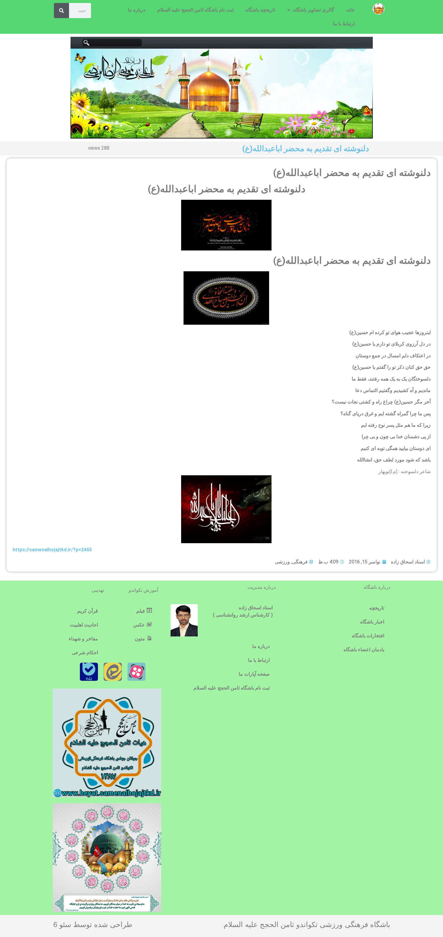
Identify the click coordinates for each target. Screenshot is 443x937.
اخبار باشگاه (372, 622)
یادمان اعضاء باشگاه (364, 649)
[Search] (61, 10)
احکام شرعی (85, 652)
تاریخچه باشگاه (260, 10)
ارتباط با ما (344, 24)
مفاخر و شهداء (83, 639)
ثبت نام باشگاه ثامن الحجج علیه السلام (195, 10)
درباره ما (136, 10)
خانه (350, 10)
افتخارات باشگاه (368, 636)
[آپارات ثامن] (136, 672)
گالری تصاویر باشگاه (313, 10)
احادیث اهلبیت (84, 625)
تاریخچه (376, 608)
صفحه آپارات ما (254, 674)
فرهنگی (300, 562)
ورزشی (282, 562)
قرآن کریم (87, 611)
